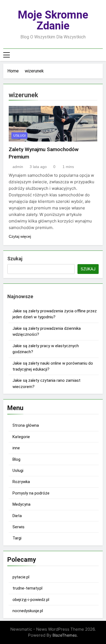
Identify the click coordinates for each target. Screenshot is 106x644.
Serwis (18, 526)
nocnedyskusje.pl (28, 610)
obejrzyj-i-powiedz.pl (31, 599)
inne (16, 447)
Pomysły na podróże (31, 493)
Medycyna (21, 504)
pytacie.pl (21, 577)
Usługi (19, 136)
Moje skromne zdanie (53, 20)
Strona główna (26, 425)
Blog (16, 459)
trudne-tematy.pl (27, 588)
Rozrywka (21, 481)
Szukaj (14, 258)
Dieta (17, 515)
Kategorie (21, 436)
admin (18, 166)
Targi (17, 538)
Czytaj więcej (20, 236)
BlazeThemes (64, 635)
